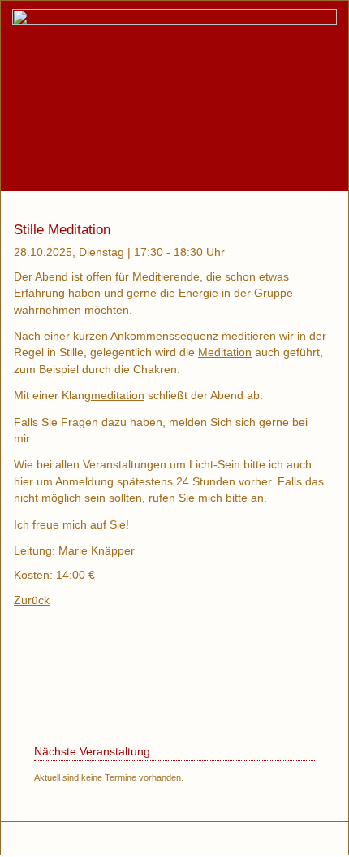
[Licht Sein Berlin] (174, 21)
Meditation (225, 352)
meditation (117, 395)
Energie (198, 293)
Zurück (32, 600)
